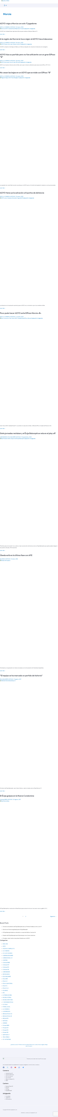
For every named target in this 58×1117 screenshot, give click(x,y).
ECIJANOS (2, 559)
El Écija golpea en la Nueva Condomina (17, 796)
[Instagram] (11, 1068)
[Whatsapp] (19, 1068)
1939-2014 (5, 944)
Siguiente (53, 916)
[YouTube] (15, 1068)
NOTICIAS (12, 27)
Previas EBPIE (6, 1025)
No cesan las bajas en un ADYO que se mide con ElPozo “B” (25, 72)
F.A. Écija (7, 1089)
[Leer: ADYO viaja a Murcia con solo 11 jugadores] (17, 28)
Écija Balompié (9, 1090)
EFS (4, 993)
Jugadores (8, 1097)
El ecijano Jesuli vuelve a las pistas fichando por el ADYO (16, 938)
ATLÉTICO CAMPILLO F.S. (9, 948)
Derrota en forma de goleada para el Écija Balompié (15, 929)
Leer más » (2, 34)
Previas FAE (5, 1032)
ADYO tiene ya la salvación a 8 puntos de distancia (22, 193)
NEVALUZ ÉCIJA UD (7, 1016)
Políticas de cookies (33, 1044)
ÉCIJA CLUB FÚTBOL (8, 983)
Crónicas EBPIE (3, 799)
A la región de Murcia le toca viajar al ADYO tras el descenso (26, 39)
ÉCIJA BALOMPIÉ (12, 437)
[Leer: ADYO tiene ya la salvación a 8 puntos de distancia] (29, 198)
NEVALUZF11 (5, 1018)
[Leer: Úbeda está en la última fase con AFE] (29, 560)
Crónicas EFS (6, 967)
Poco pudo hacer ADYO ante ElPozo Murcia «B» (20, 313)
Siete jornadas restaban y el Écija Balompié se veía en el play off (27, 433)
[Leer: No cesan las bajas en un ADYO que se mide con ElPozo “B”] (29, 77)
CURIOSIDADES (3, 437)
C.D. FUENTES (6, 951)
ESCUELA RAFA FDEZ (8, 1000)
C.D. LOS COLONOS (7, 953)
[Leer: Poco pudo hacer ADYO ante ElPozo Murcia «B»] (29, 318)
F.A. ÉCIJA (5, 1004)
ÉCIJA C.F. (5, 981)
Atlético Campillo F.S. (10, 1079)
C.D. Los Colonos (9, 1076)
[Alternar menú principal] (5, 5)
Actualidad (8, 1096)
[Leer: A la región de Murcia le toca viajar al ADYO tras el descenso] (16, 44)
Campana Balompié (10, 1074)
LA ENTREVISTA (6, 1011)
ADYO (1, 27)
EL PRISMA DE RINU (7, 995)
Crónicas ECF (6, 965)
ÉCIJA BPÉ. (5, 979)
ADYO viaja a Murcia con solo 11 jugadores (18, 23)
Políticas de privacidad (24, 1044)
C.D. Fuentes (8, 1077)
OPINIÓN (5, 1023)
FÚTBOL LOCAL (6, 1006)
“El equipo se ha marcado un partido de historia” (21, 675)
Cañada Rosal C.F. (9, 1073)
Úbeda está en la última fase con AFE (16, 555)
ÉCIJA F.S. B (5, 988)
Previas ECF (5, 1027)
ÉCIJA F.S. (5, 986)
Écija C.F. (7, 1087)
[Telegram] (23, 1068)
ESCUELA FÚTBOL (7, 997)
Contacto (30, 1046)
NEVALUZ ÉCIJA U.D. (7, 1014)
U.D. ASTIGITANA (7, 1039)
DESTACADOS (6, 974)
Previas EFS (5, 1030)
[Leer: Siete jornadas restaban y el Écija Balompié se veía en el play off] (29, 438)
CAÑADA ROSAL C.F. (8, 958)
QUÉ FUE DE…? (6, 1034)
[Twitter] (7, 1068)
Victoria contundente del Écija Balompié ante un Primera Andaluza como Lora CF (22, 926)
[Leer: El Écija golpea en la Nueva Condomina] (29, 801)
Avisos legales (41, 1044)
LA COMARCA (6, 27)
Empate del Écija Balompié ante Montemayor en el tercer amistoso (19, 935)
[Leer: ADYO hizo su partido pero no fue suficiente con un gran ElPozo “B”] (15, 62)
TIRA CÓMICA (6, 1037)
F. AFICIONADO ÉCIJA (8, 1002)
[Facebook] (3, 1068)
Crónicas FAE (6, 969)
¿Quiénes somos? (14, 1044)
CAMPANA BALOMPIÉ (8, 955)
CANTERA (5, 960)
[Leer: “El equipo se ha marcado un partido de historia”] (29, 680)
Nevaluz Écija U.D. (9, 1086)
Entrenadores (9, 1099)
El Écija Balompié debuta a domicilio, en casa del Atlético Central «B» (19, 932)
